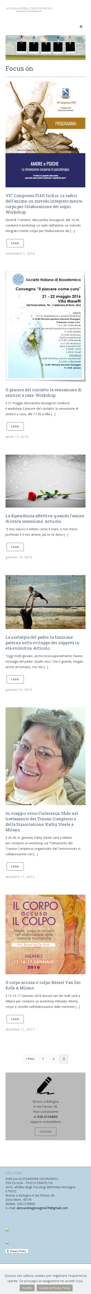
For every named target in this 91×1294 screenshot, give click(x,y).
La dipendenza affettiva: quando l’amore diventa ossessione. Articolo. (45, 518)
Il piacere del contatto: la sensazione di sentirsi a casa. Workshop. (44, 392)
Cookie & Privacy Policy (54, 1288)
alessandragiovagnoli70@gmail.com (42, 1208)
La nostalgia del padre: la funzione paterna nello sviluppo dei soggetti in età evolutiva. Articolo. (43, 642)
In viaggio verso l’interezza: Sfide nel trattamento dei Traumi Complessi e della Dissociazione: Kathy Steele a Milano (42, 821)
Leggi (15, 243)
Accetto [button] (27, 1288)
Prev (31, 1059)
